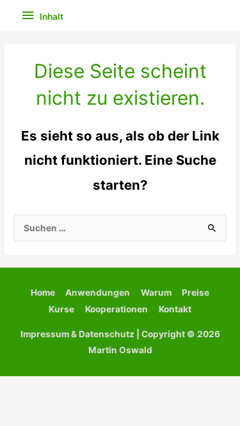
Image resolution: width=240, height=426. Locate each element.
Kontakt (175, 309)
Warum (156, 292)
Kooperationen (116, 309)
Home (43, 292)
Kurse (61, 309)
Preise (195, 292)
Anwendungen (97, 292)
